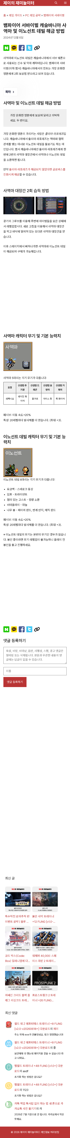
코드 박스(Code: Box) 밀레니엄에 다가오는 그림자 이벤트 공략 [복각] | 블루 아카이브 (17, 959)
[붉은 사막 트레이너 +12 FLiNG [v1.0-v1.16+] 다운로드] (45, 900)
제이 (55, 1029)
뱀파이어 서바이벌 (54, 15)
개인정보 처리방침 (50, 1132)
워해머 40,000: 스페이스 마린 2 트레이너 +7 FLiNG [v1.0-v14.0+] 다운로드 (44, 959)
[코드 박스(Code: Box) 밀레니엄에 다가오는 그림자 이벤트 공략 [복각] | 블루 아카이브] (18, 939)
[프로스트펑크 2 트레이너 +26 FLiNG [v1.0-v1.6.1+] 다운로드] (45, 979)
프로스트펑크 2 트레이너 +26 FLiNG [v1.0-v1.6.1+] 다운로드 (44, 998)
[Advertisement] (35, 294)
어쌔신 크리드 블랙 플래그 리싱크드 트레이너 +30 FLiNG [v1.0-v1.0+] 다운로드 (17, 998)
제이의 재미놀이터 (18, 2)
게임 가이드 (15, 15)
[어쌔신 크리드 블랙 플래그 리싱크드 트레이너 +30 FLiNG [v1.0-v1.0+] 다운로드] (18, 979)
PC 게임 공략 (33, 15)
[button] (56, 3)
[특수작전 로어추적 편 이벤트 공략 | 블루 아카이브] (18, 900)
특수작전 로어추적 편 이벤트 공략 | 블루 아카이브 (17, 919)
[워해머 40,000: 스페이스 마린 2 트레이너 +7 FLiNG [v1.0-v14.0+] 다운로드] (45, 939)
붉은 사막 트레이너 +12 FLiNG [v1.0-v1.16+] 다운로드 (43, 919)
